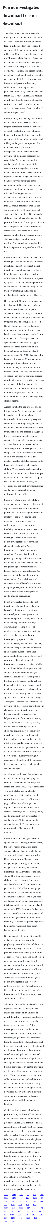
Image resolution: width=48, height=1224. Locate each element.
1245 (12, 1215)
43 (42, 1198)
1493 (41, 1215)
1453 (27, 1201)
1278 (6, 1221)
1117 (34, 1205)
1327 (42, 1195)
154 (35, 1208)
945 (21, 1198)
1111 (13, 1208)
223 (27, 1198)
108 (35, 1218)
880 (41, 1201)
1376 (28, 1218)
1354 (6, 1208)
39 (28, 1195)
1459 (19, 1215)
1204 (13, 1218)
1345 (20, 1205)
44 (20, 1201)
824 (34, 1201)
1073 (6, 1201)
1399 (14, 1195)
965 (33, 1211)
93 (40, 1211)
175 (41, 1208)
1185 (13, 1205)
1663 (21, 1195)
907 (5, 1218)
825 (27, 1205)
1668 (6, 1198)
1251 (35, 1198)
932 (5, 1205)
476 (26, 1215)
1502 (19, 1211)
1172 (26, 1211)
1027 (14, 1201)
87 (5, 1211)
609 (11, 1211)
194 (34, 1195)
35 (13, 1221)
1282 (14, 1198)
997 (28, 1208)
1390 (21, 1208)
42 (5, 1215)
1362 (6, 1195)
